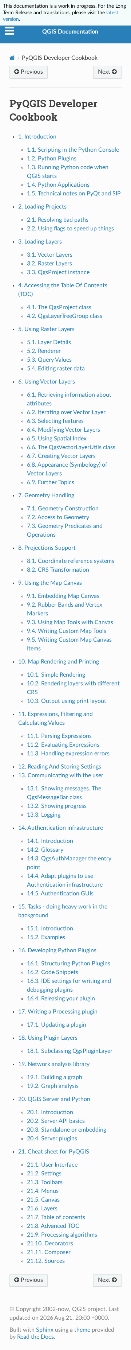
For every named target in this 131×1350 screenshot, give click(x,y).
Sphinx (44, 1330)
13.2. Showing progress (57, 806)
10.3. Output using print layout (66, 701)
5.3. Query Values (49, 360)
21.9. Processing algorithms (62, 1235)
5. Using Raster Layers (46, 329)
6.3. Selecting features (55, 421)
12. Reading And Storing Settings (59, 767)
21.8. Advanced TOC (53, 1226)
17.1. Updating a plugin (56, 1025)
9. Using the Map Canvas (50, 583)
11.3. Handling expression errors (68, 753)
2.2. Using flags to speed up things (70, 229)
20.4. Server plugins (52, 1138)
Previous (31, 72)
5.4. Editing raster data (56, 368)
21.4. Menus (43, 1191)
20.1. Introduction (50, 1112)
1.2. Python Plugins (51, 159)
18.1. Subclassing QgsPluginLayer (69, 1051)
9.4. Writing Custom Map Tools (66, 631)
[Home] (12, 58)
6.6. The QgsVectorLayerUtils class (71, 447)
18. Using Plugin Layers (48, 1038)
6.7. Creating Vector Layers (61, 456)
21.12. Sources (46, 1261)
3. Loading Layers (40, 242)
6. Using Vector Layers (46, 382)
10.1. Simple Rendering (56, 675)
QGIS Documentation (70, 32)
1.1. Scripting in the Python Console (73, 150)
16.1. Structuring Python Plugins (68, 963)
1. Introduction (37, 137)
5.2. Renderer (44, 351)
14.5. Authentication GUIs (60, 893)
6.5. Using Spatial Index (57, 438)
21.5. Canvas (43, 1200)
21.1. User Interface (52, 1165)
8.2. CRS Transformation (58, 570)
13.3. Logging (43, 815)
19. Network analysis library (54, 1064)
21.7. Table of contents (56, 1217)
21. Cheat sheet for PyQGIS (53, 1152)
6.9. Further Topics (50, 482)
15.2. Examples (46, 937)
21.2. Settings (44, 1173)
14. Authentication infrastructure (60, 828)
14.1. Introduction (50, 841)
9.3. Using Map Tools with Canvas (70, 622)
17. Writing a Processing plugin (58, 1012)
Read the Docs (35, 1337)
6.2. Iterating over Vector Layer (66, 412)
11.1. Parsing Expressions (59, 736)
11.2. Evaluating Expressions (63, 745)
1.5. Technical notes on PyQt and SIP (74, 194)
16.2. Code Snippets (52, 972)
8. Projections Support (47, 548)
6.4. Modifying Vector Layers (63, 430)
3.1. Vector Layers (49, 255)
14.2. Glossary (45, 850)
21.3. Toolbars (45, 1182)
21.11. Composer (49, 1252)
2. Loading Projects (42, 207)
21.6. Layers (42, 1208)
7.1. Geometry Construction (63, 508)
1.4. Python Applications (58, 185)
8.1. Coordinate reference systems (70, 561)
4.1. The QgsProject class (59, 307)
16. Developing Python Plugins (57, 950)
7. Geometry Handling (46, 495)
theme (82, 1330)
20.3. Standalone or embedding (66, 1130)
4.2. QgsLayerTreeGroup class (64, 316)
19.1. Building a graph (54, 1077)
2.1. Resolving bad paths (57, 220)
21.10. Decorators (50, 1243)
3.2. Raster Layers (49, 264)
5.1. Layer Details (49, 342)
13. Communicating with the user (60, 775)
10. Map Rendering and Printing (58, 662)
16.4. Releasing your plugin (61, 998)
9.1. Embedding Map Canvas (63, 596)
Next (105, 72)
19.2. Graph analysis (53, 1086)
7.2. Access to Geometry (58, 517)
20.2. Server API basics (56, 1121)
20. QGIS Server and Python (54, 1099)
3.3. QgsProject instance (58, 272)
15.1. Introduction (50, 928)
